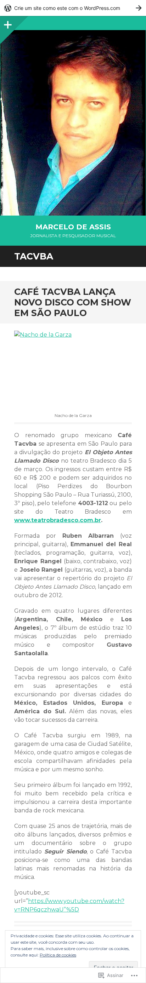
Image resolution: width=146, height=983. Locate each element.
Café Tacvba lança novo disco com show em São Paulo (72, 302)
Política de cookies (58, 955)
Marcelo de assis (73, 227)
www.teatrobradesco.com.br (57, 520)
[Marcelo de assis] (73, 123)
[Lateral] (7, 23)
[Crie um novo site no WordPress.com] (73, 8)
